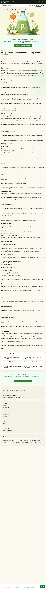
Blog (5, 9)
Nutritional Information (7, 438)
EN (30, 5)
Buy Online (39, 5)
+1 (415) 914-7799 (41, 1)
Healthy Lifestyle (23, 438)
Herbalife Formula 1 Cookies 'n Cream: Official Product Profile (14, 393)
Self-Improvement (16, 438)
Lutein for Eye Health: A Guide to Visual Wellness (12, 367)
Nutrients (3, 50)
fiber (14, 442)
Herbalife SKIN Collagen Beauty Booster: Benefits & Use (13, 397)
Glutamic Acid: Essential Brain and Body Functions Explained (33, 367)
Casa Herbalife (19, 440)
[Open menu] (43, 5)
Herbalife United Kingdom (7, 430)
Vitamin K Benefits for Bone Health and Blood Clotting (32, 358)
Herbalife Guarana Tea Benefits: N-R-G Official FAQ (12, 395)
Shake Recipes (5, 416)
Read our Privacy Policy (30, 587)
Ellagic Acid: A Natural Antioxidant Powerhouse (11, 358)
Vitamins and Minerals (7, 440)
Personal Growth (6, 407)
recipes (38, 440)
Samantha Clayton (6, 419)
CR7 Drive (9, 442)
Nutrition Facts (5, 444)
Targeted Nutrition (6, 412)
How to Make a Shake (7, 426)
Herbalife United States (7, 428)
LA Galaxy (4, 423)
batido (36, 442)
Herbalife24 (5, 425)
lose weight (18, 442)
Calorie (32, 442)
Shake (4, 418)
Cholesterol (26, 440)
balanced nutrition (33, 440)
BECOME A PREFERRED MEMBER (23, 45)
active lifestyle (30, 438)
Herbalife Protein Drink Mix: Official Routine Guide (12, 392)
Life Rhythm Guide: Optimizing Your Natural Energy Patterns (11, 362)
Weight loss (5, 409)
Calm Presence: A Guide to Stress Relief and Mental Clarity (33, 362)
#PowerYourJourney (25, 442)
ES (32, 5)
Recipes (4, 421)
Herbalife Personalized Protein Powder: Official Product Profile (14, 390)
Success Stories (6, 414)
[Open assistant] (43, 586)
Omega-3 (40, 442)
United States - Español (7, 410)
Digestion (36, 438)
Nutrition (4, 442)
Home (2, 9)
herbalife (13, 440)
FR (34, 5)
